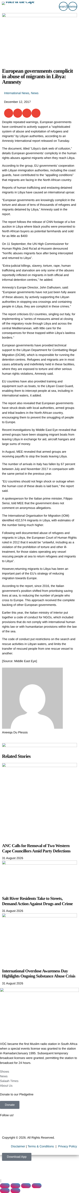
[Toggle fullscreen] (15, 1185)
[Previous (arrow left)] (5, 1190)
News (35, 93)
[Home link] (18, 6)
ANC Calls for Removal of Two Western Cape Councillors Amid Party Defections (36, 848)
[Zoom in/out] (5, 1185)
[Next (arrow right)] (15, 1190)
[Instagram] (38, 1127)
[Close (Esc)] (37, 1185)
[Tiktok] (49, 1127)
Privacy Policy (67, 1146)
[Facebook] (5, 1127)
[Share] (26, 1185)
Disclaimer (18, 1146)
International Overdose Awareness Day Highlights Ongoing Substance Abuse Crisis (38, 973)
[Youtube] (27, 1127)
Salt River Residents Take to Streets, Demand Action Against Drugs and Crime (37, 901)
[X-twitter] (16, 1127)
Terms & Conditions (41, 1146)
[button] (8, 113)
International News (16, 93)
